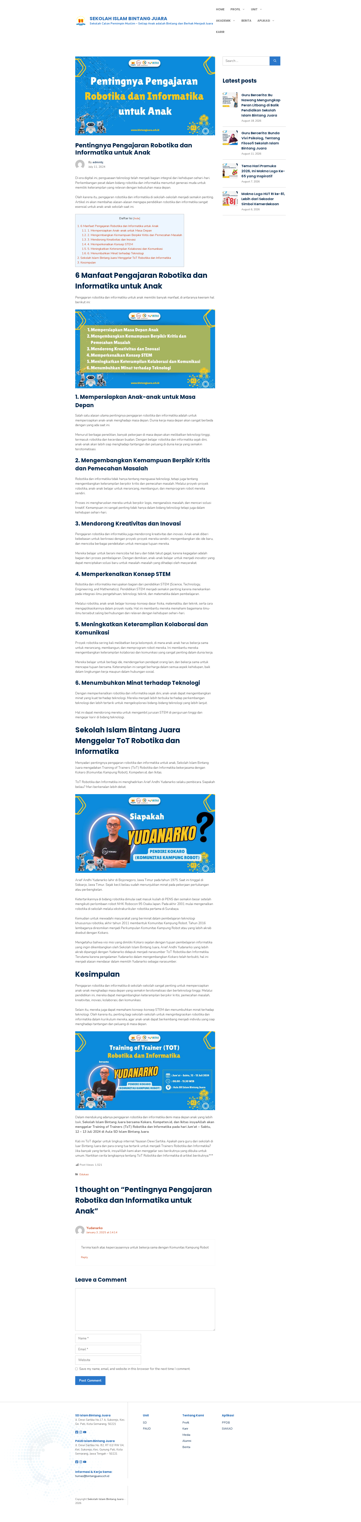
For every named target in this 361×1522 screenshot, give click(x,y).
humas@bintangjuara (88, 1476)
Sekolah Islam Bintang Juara (105, 1499)
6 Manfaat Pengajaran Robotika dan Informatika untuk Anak (118, 226)
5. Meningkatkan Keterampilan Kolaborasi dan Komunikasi (122, 249)
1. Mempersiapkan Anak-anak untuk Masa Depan (117, 231)
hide (136, 218)
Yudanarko (94, 1228)
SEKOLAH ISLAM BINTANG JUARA (128, 18)
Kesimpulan (86, 263)
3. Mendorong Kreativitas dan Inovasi (109, 240)
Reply (84, 1257)
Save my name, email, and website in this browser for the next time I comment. (134, 1369)
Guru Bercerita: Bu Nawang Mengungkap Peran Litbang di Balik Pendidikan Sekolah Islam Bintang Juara (260, 105)
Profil (235, 9)
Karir (220, 32)
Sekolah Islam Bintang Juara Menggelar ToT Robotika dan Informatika (124, 258)
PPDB (226, 1422)
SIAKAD (227, 1429)
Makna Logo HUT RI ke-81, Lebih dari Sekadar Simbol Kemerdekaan (263, 198)
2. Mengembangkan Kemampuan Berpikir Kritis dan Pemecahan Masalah (132, 235)
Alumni (186, 1441)
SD (145, 1422)
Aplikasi (263, 21)
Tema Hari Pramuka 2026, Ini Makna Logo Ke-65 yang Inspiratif (263, 171)
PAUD (147, 1429)
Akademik (223, 21)
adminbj (98, 162)
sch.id (105, 1476)
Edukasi (84, 1174)
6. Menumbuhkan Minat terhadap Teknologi (113, 253)
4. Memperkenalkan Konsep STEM (107, 244)
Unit (254, 9)
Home (220, 9)
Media (186, 1435)
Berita (246, 21)
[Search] (275, 61)
